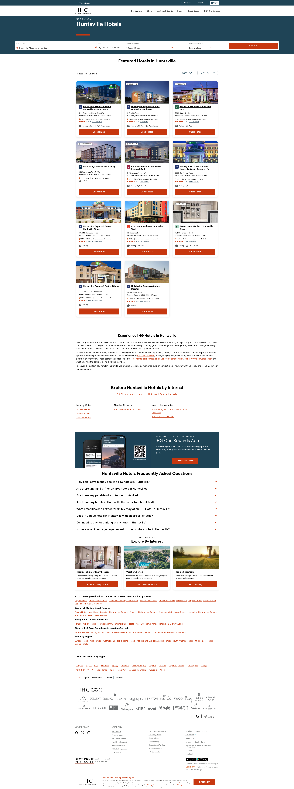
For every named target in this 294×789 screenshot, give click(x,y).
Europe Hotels (81, 641)
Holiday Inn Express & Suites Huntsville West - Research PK (194, 167)
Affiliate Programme (119, 749)
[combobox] (55, 48)
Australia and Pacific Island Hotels (119, 641)
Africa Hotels (81, 644)
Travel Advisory (155, 738)
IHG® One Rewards (212, 11)
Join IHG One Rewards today (198, 359)
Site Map (188, 750)
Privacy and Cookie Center (195, 742)
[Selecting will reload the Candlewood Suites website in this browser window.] (209, 708)
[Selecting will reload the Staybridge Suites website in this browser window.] (180, 708)
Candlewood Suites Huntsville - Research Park (146, 167)
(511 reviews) (144, 241)
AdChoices (189, 734)
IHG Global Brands (119, 738)
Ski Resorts (181, 600)
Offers (149, 11)
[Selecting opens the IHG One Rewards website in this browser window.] (202, 716)
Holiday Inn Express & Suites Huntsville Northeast (145, 108)
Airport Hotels (195, 600)
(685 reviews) (145, 301)
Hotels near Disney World (170, 624)
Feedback (189, 754)
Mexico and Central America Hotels (154, 641)
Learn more (192, 766)
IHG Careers (116, 731)
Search (253, 46)
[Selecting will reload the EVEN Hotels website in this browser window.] (99, 708)
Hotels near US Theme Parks (143, 624)
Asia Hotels (95, 641)
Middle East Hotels (204, 641)
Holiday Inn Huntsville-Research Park (195, 108)
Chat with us (84, 3)
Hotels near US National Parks (113, 624)
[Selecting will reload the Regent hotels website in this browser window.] (95, 698)
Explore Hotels (117, 735)
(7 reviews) (192, 241)
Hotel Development (119, 742)
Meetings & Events (165, 11)
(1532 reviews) (97, 241)
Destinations (136, 11)
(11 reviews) (144, 121)
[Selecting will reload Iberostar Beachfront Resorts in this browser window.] (84, 708)
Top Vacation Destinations (118, 632)
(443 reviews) (97, 121)
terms (181, 783)
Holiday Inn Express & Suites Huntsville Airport (97, 227)
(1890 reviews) (194, 181)
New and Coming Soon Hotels (123, 600)
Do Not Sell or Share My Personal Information (198, 746)
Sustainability (154, 741)
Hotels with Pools (148, 600)
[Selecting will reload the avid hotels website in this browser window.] (152, 708)
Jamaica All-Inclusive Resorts (203, 612)
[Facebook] (77, 732)
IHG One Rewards (145, 355)
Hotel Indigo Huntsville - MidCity (99, 166)
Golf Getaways (94, 604)
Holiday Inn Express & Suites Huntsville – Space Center (97, 108)
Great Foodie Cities (98, 600)
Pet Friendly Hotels (142, 632)
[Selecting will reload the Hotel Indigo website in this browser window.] (165, 698)
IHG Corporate (154, 752)
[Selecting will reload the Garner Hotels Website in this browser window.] (140, 708)
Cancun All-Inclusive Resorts (143, 612)
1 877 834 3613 (102, 761)
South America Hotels (182, 641)
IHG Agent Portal (118, 745)
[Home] (79, 677)
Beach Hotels (81, 612)
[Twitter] (82, 732)
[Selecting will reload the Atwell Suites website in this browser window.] (164, 708)
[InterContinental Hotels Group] (83, 11)
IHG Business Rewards (157, 731)
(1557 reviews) (97, 300)
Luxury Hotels (97, 632)
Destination (20, 43)
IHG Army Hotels (155, 734)
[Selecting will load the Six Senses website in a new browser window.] (83, 698)
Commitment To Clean (157, 745)
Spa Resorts (80, 604)
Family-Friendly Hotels (85, 624)
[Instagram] (88, 732)
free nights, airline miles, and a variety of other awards (157, 359)
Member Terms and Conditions (197, 731)
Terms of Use (190, 738)
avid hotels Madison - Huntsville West (147, 227)
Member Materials (155, 748)
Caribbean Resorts (98, 612)
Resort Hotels (209, 600)
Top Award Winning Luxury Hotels (169, 632)
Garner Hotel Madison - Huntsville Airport (196, 227)
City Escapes (81, 600)
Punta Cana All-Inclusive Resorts (91, 615)
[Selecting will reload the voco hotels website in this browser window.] (178, 698)
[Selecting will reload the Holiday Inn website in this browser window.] (127, 708)
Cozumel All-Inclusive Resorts (173, 612)
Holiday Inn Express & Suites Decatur (145, 287)
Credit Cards (193, 11)
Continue (204, 782)
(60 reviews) (144, 181)
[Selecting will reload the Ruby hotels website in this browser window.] (188, 698)
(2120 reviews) (194, 121)
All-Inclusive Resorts (118, 612)
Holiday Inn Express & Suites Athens (101, 286)
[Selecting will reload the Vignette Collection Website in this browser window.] (136, 698)
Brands (180, 11)
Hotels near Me (82, 632)
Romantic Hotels (167, 600)
